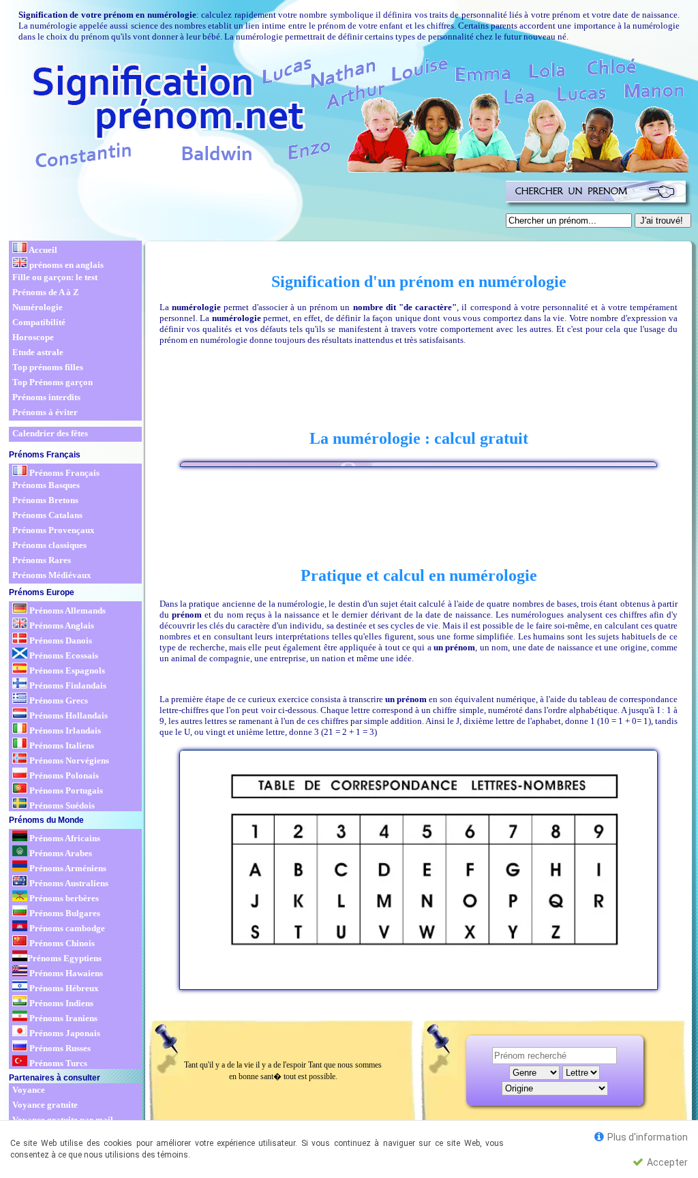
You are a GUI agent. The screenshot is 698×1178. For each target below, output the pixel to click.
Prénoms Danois (59, 640)
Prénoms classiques (49, 545)
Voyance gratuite (45, 1105)
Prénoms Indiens (60, 1003)
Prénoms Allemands (66, 610)
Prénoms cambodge (66, 928)
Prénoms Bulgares (63, 913)
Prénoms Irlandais (64, 730)
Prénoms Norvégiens (68, 760)
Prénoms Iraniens (62, 1018)
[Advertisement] (255, 207)
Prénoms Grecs (57, 700)
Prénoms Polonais (63, 775)
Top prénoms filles (47, 367)
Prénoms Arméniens (66, 868)
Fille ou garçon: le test (54, 277)
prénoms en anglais (65, 265)
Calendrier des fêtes (50, 433)
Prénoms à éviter (45, 412)
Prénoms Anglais (60, 625)
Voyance (28, 1090)
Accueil (42, 250)
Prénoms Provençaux (53, 530)
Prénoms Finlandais (66, 685)
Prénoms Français (63, 473)
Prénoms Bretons (45, 500)
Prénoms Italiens (60, 745)
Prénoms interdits (46, 397)
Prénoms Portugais (65, 790)
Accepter (666, 1162)
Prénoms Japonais (63, 1033)
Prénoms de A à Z (45, 292)
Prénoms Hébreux (63, 988)
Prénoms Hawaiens (65, 973)
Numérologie (37, 307)
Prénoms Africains (63, 838)
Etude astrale (37, 352)
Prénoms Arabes (59, 853)
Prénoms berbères (63, 898)
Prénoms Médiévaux (51, 575)
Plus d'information (646, 1137)
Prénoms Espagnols (66, 670)
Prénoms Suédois (61, 805)
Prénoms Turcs (57, 1063)
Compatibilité (38, 322)
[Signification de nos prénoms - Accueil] (347, 112)
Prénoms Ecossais (62, 655)
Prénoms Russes (59, 1048)
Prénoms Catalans (47, 515)
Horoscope (33, 337)
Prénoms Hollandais (67, 715)
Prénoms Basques (46, 485)
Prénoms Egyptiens (64, 958)
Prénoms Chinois (61, 943)
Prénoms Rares (41, 560)
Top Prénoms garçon (52, 382)
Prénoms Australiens (67, 883)
